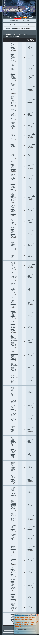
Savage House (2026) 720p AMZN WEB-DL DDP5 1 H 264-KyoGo (13, 197)
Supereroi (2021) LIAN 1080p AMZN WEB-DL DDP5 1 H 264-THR (13, 479)
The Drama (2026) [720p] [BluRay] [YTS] (13, 537)
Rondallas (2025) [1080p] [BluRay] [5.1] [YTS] (13, 596)
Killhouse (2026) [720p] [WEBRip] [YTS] (13, 154)
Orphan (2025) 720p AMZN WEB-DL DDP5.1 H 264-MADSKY (13, 571)
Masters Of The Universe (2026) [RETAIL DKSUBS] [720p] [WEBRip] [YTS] (13, 326)
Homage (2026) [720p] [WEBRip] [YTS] (13, 186)
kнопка (10, 17)
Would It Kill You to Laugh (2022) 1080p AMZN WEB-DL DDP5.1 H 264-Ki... (13, 584)
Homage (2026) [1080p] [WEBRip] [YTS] (13, 145)
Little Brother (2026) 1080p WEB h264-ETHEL (13, 135)
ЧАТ (16, 17)
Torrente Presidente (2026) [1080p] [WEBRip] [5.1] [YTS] (13, 265)
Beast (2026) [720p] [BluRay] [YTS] (13, 255)
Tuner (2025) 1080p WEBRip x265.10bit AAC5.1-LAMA (13, 441)
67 (23, 34)
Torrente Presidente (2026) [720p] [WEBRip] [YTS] (13, 314)
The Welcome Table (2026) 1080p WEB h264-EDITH (13, 429)
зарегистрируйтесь (26, 24)
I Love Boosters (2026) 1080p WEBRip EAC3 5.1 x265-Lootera (13, 391)
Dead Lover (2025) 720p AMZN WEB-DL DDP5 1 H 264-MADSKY (13, 547)
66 (21, 34)
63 (16, 34)
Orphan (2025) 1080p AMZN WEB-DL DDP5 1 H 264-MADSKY (13, 302)
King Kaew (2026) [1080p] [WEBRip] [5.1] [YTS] (13, 125)
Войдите (16, 24)
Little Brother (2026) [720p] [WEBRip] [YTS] (13, 46)
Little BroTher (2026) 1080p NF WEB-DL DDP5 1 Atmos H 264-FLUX (13, 88)
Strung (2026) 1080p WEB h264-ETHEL (13, 67)
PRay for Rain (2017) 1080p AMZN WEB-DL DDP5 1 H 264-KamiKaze (13, 210)
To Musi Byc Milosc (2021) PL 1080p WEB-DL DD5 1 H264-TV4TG (13, 453)
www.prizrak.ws (10, 28)
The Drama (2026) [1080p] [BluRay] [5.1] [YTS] (13, 528)
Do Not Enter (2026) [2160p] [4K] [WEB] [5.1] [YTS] (14, 276)
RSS (24, 20)
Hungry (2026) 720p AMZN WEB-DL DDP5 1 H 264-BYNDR (13, 517)
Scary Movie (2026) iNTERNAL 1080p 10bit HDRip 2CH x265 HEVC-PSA (13, 504)
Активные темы (14, 20)
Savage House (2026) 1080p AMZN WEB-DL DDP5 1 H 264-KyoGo (13, 166)
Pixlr (32, 16)
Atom (27, 20)
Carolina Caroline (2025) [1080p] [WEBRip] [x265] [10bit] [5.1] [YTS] (13, 466)
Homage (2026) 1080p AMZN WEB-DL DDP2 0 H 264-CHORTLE (13, 101)
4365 (26, 34)
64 (17, 34)
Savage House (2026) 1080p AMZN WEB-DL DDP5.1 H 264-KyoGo (13, 232)
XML (20, 20)
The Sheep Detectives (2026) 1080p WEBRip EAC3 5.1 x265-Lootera (13, 405)
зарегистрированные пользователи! (23, 629)
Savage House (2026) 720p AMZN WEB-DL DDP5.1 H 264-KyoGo (13, 244)
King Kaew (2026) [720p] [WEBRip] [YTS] (13, 177)
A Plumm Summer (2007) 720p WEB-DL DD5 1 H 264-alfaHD (13, 559)
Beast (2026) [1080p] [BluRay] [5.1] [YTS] (13, 221)
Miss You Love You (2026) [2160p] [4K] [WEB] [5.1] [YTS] (14, 606)
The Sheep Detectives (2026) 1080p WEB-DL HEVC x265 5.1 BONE (13, 417)
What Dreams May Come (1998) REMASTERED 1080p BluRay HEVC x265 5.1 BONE (14, 340)
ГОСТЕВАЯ (17, 16)
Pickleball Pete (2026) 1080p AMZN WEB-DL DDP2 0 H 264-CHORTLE (13, 114)
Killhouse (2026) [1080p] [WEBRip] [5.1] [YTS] (13, 76)
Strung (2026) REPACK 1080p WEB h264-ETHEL (13, 57)
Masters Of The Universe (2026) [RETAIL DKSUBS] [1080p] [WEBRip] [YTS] (13, 288)
